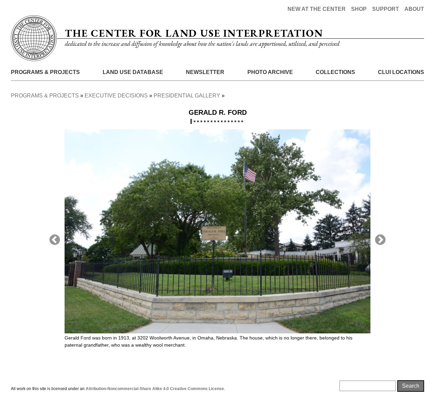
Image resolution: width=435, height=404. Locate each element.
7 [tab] (211, 121)
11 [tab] (225, 121)
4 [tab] (201, 121)
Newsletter (205, 72)
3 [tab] (198, 121)
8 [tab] (215, 121)
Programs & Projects (45, 72)
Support (385, 9)
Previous (55, 240)
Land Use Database (133, 72)
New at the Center (317, 9)
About (414, 9)
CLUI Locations (401, 72)
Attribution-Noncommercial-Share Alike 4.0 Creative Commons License (155, 388)
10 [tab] (222, 121)
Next (380, 240)
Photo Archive (270, 72)
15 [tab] (239, 121)
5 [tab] (205, 121)
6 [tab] (208, 121)
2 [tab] (194, 121)
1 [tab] (191, 121)
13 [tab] (232, 121)
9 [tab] (218, 121)
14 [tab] (235, 121)
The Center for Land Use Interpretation (194, 33)
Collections (335, 72)
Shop (359, 9)
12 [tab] (228, 121)
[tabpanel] (217, 243)
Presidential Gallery (187, 95)
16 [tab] (242, 121)
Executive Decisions (116, 95)
